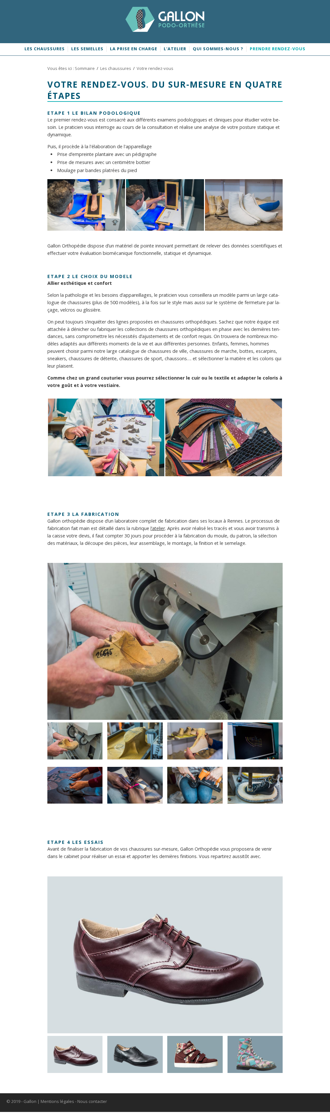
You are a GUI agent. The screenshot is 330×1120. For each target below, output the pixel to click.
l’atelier (157, 528)
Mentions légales (57, 1101)
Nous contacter (92, 1101)
